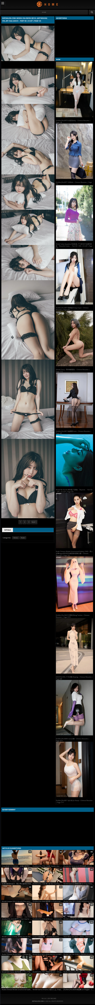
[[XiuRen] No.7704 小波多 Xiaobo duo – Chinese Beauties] (47, 857)
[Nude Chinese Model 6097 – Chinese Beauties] (16, 945)
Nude (23, 538)
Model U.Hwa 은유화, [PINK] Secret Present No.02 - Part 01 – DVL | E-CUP (17, 937)
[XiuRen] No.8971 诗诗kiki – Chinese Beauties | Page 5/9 (74, 183)
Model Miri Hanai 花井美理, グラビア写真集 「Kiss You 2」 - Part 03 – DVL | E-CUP (17, 972)
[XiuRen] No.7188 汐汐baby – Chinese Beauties (48, 919)
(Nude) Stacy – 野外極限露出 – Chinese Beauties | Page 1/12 (73, 370)
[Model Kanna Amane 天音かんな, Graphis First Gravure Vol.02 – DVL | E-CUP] (47, 980)
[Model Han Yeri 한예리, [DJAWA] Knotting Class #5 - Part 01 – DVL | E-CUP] (78, 945)
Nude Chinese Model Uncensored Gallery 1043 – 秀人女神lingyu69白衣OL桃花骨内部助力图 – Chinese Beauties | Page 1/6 (74, 553)
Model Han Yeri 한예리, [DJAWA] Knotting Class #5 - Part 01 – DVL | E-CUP (78, 954)
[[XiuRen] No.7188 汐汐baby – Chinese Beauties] (47, 910)
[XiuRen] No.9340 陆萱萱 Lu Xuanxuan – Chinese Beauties (48, 901)
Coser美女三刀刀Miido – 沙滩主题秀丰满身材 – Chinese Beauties (17, 866)
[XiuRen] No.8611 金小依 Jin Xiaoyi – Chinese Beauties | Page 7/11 (74, 801)
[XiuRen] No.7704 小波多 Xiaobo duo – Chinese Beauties (48, 866)
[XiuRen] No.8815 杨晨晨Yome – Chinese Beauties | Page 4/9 (73, 432)
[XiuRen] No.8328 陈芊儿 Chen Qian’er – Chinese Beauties (17, 919)
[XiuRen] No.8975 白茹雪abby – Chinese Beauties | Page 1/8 (73, 121)
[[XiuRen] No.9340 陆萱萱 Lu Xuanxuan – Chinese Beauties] (47, 892)
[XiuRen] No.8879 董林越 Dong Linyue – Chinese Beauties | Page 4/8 (72, 309)
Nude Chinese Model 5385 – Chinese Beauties (78, 972)
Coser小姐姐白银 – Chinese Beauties (46, 937)
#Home (44, 12)
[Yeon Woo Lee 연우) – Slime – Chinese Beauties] (78, 927)
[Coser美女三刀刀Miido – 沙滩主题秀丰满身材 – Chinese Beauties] (16, 857)
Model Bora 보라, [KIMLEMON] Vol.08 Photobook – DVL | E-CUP (48, 954)
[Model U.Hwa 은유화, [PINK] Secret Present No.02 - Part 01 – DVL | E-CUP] (16, 927)
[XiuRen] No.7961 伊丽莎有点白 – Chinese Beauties (48, 972)
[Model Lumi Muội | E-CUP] (78, 910)
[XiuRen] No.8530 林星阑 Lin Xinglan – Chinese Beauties (78, 989)
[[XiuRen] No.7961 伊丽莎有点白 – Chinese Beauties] (47, 963)
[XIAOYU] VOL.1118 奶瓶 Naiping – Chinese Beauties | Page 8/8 (74, 678)
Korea (16, 538)
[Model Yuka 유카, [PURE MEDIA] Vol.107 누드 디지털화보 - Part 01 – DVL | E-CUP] (78, 892)
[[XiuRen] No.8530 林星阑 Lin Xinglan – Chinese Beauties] (78, 980)
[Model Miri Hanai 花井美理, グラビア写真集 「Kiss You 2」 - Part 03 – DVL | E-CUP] (16, 963)
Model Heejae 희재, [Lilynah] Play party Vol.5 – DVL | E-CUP (17, 901)
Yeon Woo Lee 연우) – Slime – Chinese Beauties (78, 937)
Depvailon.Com (47, 4)
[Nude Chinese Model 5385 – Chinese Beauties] (78, 963)
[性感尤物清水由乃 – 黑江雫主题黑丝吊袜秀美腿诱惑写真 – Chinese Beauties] (16, 875)
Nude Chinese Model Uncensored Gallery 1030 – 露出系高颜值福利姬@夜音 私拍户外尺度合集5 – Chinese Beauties (17, 989)
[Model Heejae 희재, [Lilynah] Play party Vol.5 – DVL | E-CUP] (16, 892)
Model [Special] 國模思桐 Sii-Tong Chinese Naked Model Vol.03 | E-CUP (78, 884)
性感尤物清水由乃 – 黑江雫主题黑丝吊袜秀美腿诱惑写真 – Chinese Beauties (17, 884)
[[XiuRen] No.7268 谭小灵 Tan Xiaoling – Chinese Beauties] (47, 875)
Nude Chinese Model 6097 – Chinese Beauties (17, 954)
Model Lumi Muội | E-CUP (73, 919)
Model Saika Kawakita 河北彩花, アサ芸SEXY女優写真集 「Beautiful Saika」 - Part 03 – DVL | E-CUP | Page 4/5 (74, 246)
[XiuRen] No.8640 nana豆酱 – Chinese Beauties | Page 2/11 (72, 740)
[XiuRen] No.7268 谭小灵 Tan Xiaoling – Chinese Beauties (48, 884)
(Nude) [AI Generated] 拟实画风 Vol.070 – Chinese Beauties (78, 866)
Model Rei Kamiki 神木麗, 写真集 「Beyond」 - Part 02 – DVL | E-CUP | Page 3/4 (74, 491)
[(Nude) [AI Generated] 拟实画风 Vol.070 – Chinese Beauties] (78, 857)
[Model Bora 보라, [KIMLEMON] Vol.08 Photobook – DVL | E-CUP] (47, 945)
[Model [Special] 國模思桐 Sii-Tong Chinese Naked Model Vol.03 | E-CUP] (78, 875)
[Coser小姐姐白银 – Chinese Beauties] (47, 927)
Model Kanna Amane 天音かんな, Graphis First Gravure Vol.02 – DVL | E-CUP (48, 989)
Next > (34, 522)
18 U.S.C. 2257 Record (48, 998)
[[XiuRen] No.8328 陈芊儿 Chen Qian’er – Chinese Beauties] (16, 910)
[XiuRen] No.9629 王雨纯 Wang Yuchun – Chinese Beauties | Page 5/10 (72, 616)
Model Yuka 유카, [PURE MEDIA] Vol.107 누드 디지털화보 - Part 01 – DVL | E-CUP (78, 901)
